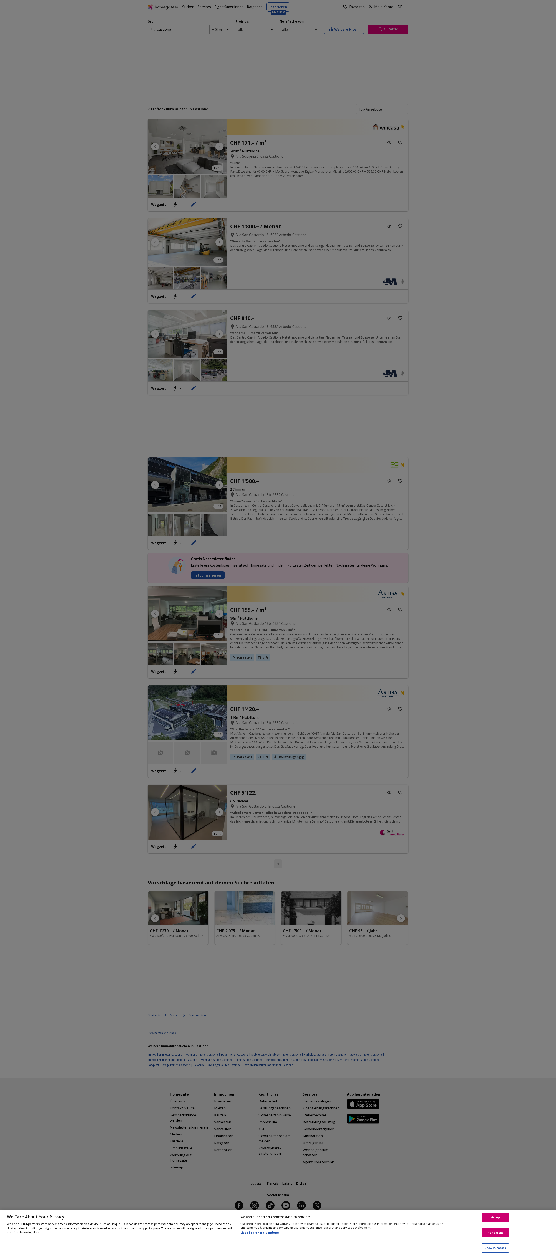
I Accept (495, 1217)
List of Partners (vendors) (259, 1233)
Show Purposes (495, 1248)
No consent (495, 1233)
